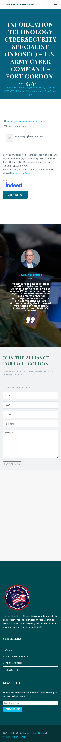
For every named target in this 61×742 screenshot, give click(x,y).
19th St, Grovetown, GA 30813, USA (24, 121)
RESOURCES (12, 670)
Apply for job (15, 194)
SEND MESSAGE (12, 463)
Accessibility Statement (15, 736)
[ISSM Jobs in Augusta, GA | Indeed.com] (12, 184)
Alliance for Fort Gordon (33, 733)
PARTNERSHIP (13, 663)
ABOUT (9, 649)
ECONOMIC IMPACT (16, 656)
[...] (34, 173)
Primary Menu (55, 4)
